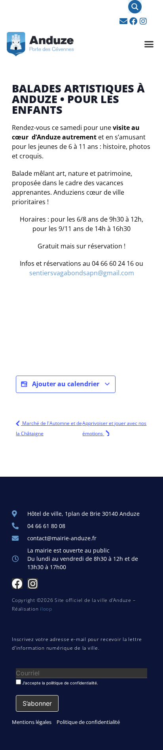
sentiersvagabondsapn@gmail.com (81, 273)
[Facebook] (133, 21)
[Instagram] (143, 21)
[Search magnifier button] (135, 6)
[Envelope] (123, 21)
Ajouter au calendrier (65, 384)
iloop (46, 608)
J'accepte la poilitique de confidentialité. (59, 682)
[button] (149, 44)
